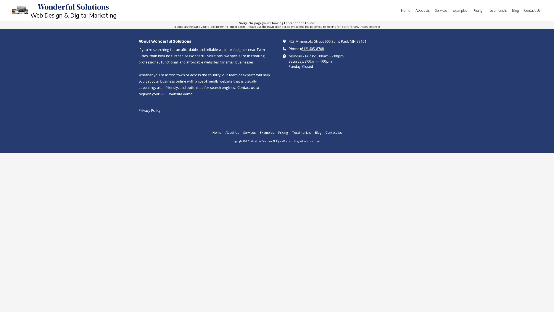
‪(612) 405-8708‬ (312, 48)
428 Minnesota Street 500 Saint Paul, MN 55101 (327, 41)
